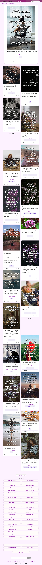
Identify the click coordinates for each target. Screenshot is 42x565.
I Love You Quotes (12, 485)
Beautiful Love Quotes (30, 487)
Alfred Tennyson (12, 296)
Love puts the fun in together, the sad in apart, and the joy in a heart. (30, 308)
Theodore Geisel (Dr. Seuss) (30, 365)
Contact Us (25, 561)
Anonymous (11, 91)
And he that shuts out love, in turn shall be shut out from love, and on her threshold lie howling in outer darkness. (11, 292)
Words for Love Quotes (30, 536)
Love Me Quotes (30, 509)
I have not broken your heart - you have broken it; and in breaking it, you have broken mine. (11, 215)
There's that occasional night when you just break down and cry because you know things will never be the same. (30, 96)
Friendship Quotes (30, 497)
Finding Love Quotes (12, 497)
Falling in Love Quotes (12, 495)
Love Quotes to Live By (12, 512)
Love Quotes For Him (30, 480)
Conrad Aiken (11, 179)
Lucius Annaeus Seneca (30, 172)
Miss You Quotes (30, 517)
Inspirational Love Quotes (30, 502)
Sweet (13, 181)
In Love (26, 312)
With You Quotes (12, 536)
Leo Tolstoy (30, 234)
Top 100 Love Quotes (12, 480)
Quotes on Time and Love (12, 524)
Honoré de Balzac (30, 549)
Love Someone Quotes (30, 512)
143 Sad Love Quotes (21, 475)
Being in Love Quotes (12, 490)
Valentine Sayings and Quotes (12, 534)
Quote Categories (21, 1)
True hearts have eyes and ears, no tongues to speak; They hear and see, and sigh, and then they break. (12, 405)
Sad (21, 56)
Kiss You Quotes (12, 504)
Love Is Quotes (12, 509)
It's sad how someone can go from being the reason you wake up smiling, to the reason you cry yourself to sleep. (11, 87)
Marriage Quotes (12, 517)
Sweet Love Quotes (12, 529)
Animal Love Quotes (30, 485)
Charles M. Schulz (30, 404)
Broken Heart (7, 220)
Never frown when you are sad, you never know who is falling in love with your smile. (30, 462)
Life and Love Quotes (30, 504)
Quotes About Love (29, 521)
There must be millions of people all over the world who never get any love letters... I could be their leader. (29, 401)
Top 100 (13, 93)
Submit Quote (33, 561)
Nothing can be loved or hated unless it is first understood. (12, 252)
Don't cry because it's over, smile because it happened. (29, 363)
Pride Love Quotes (30, 519)
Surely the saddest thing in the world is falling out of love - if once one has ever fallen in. (30, 135)
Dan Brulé (12, 126)
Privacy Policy (17, 561)
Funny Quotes (28, 406)
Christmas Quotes (30, 492)
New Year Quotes (12, 519)
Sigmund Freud (12, 450)
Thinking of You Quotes (12, 531)
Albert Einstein (30, 547)
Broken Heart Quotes (30, 490)
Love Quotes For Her (12, 482)
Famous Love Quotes (30, 495)
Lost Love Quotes (12, 507)
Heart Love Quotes (12, 502)
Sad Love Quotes (30, 524)
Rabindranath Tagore (12, 547)
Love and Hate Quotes (30, 514)
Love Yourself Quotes (12, 514)
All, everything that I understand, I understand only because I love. (29, 231)
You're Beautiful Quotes (21, 539)
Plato (12, 549)
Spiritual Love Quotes (30, 526)
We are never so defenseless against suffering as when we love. (12, 447)
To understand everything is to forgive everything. (10, 261)
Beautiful (25, 174)
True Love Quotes (30, 531)
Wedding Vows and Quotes (30, 534)
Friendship (30, 174)
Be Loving (12, 487)
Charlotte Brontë (12, 218)
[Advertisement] (11, 141)
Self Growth (11, 265)
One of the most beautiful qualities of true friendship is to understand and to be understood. (30, 170)
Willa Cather (30, 138)
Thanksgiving (30, 529)
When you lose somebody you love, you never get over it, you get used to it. (30, 208)
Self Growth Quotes (12, 526)
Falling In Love (26, 467)
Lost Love (26, 140)
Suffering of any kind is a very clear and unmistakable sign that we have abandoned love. (11, 123)
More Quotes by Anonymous (21, 54)
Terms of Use (8, 561)
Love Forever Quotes (30, 507)
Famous (28, 367)
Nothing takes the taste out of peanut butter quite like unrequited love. (30, 424)
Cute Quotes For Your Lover (30, 482)
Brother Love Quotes (12, 492)
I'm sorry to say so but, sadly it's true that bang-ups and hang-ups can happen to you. (11, 366)
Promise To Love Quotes (12, 521)
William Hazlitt (11, 337)
